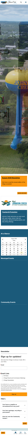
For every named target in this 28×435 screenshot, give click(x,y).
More (24, 423)
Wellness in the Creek (10, 178)
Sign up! (14, 394)
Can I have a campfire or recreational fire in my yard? (10, 405)
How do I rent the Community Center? (11, 417)
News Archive (22, 193)
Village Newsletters (9, 380)
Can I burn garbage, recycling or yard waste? (12, 411)
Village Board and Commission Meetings (14, 378)
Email (2, 365)
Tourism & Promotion (9, 212)
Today (14, 240)
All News (6, 376)
